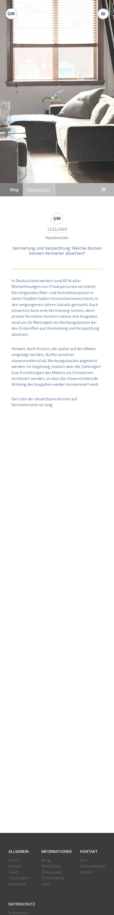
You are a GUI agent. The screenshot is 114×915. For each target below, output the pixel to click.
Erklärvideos (52, 878)
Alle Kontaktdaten (93, 863)
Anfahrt (87, 872)
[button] (103, 14)
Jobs (45, 884)
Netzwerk (16, 884)
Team (13, 872)
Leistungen (18, 878)
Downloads (51, 872)
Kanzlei (15, 866)
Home (13, 860)
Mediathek (50, 866)
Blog (45, 860)
